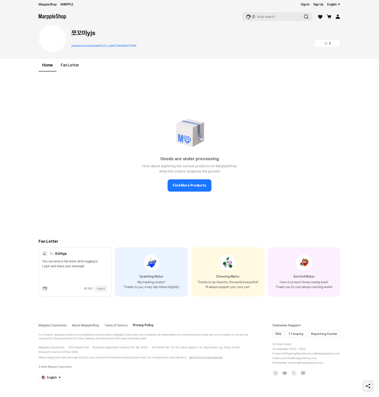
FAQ (278, 334)
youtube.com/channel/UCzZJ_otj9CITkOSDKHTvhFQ (103, 45)
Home (47, 65)
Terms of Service (116, 325)
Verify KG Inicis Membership (206, 357)
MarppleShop (48, 4)
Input (101, 288)
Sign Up (318, 4)
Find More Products (189, 185)
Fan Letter (70, 65)
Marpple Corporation (53, 325)
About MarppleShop (85, 325)
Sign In (305, 4)
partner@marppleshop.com (299, 358)
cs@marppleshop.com (325, 353)
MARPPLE (67, 4)
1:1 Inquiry (296, 334)
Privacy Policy (143, 325)
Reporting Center (324, 334)
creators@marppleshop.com (305, 362)
